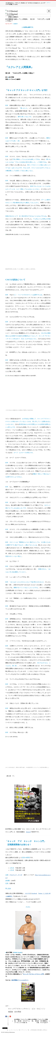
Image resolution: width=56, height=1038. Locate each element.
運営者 (39, 1030)
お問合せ (44, 1030)
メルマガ (27, 893)
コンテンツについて (14, 1030)
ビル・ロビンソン (38, 1009)
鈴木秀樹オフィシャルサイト (20, 980)
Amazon (28, 832)
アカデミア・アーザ (16, 875)
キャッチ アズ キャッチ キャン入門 (33, 974)
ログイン (49, 2)
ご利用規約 (33, 1030)
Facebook (34, 893)
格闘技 (10, 1012)
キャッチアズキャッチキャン (19, 1009)
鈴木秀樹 (17, 1012)
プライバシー (24, 1030)
